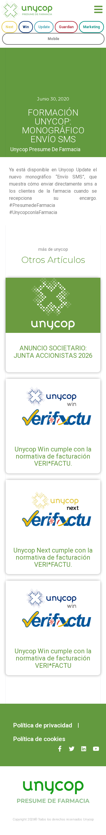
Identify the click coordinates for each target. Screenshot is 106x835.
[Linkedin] (84, 748)
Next (9, 27)
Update (44, 27)
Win (26, 27)
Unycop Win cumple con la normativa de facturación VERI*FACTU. (53, 456)
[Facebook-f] (59, 748)
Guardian (66, 27)
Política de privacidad (42, 725)
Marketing (91, 27)
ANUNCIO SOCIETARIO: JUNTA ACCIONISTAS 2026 (53, 351)
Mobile (53, 39)
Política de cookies (39, 739)
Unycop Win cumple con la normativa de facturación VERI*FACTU (53, 658)
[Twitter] (71, 748)
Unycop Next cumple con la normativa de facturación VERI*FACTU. (53, 557)
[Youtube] (96, 748)
